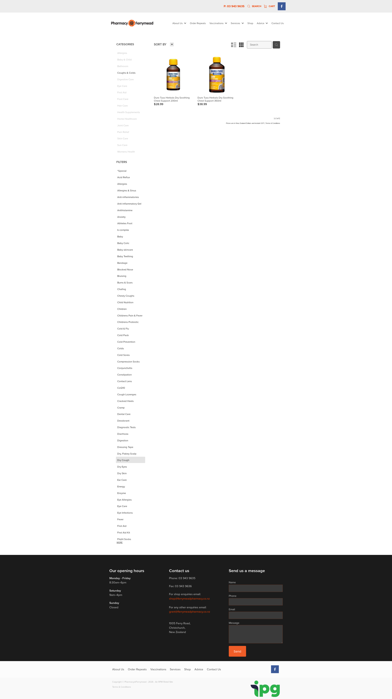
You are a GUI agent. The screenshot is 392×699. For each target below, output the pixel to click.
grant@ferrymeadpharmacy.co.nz (189, 611)
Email (232, 609)
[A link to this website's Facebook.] (282, 6)
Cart (271, 6)
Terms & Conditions (121, 686)
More (120, 542)
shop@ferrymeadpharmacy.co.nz (189, 598)
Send (237, 651)
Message (234, 623)
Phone (232, 595)
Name (232, 582)
